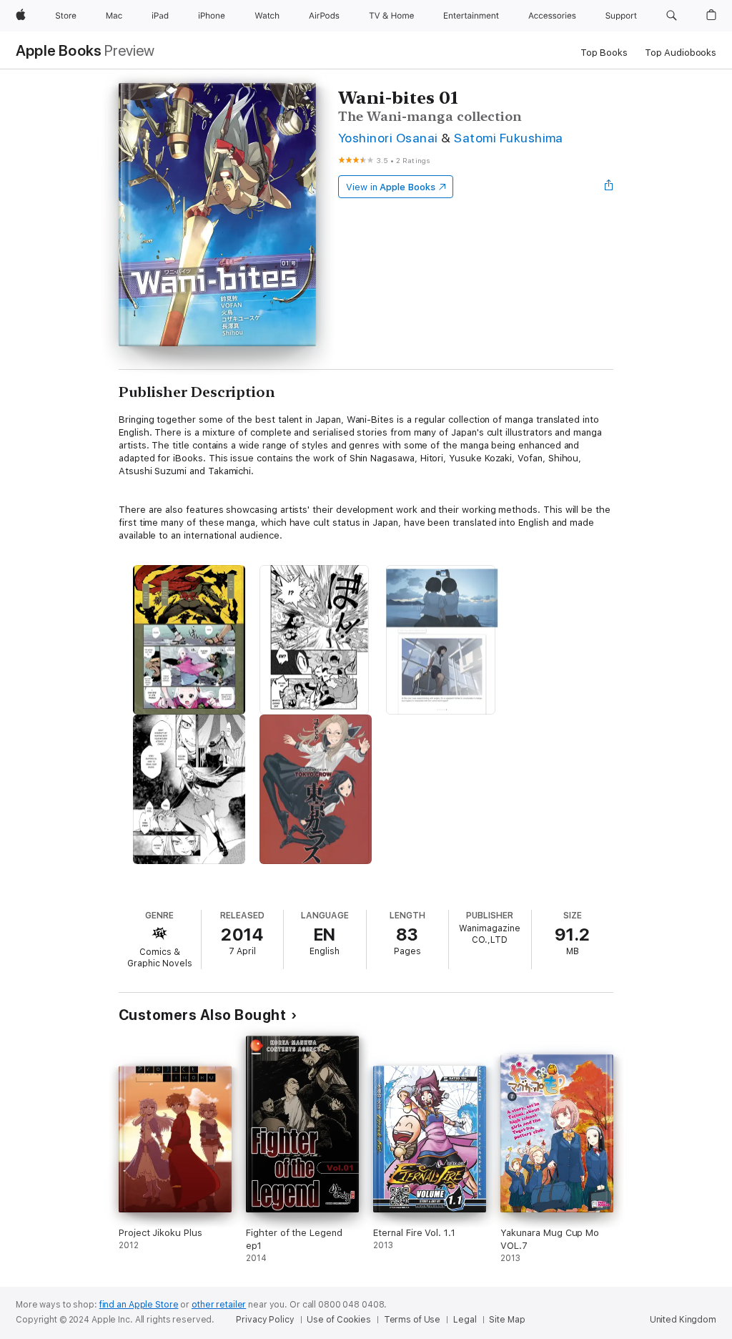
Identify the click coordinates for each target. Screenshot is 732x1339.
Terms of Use (412, 1320)
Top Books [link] (604, 52)
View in (390, 187)
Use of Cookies (338, 1320)
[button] (672, 15)
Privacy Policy (265, 1320)
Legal (464, 1320)
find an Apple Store (139, 1305)
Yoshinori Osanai (388, 137)
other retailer (219, 1305)
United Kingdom (683, 1320)
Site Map (507, 1320)
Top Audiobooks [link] (680, 52)
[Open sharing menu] (609, 187)
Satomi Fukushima (508, 137)
